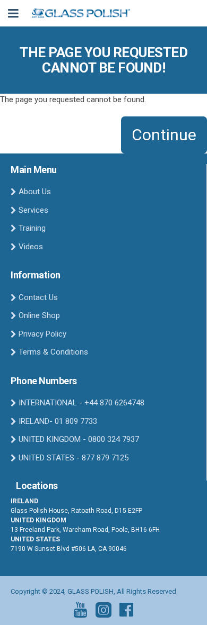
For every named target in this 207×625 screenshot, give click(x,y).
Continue (164, 134)
